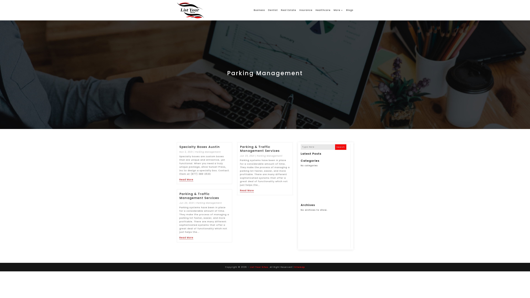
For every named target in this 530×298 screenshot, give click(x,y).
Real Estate (288, 10)
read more (186, 179)
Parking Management (208, 152)
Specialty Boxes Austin (199, 147)
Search (340, 147)
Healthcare (323, 10)
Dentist (273, 10)
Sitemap (299, 267)
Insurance (305, 10)
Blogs (349, 10)
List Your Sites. (259, 267)
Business (259, 10)
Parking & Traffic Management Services (199, 196)
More (337, 10)
